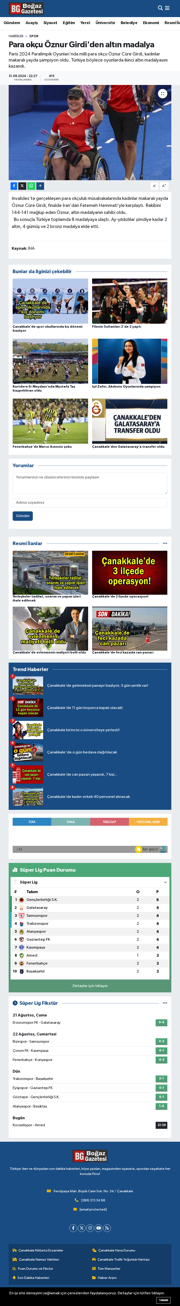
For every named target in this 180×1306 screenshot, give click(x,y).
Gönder (23, 516)
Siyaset (50, 23)
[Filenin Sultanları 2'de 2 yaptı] (130, 301)
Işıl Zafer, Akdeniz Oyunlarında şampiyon (126, 386)
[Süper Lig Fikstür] (165, 1003)
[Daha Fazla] (40, 186)
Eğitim (69, 23)
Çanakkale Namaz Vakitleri (39, 1259)
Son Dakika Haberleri (33, 1278)
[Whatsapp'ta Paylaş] (31, 186)
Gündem (12, 23)
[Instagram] (90, 1228)
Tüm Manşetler (109, 1268)
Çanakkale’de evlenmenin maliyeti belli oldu (49, 652)
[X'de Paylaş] (22, 186)
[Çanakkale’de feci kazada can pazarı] (130, 629)
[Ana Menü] (167, 9)
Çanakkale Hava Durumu (116, 1250)
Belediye (129, 23)
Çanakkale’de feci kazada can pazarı (123, 652)
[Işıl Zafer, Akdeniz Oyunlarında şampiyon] (130, 361)
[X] (82, 1228)
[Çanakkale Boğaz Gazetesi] (26, 8)
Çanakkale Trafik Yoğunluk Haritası (124, 1259)
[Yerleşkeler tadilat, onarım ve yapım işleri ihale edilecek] (50, 573)
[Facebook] (73, 1228)
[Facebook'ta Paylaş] (14, 186)
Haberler (16, 36)
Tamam (163, 1300)
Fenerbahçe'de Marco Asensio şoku (42, 446)
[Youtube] (98, 1228)
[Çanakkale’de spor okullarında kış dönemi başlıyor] (50, 301)
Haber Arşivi (107, 1278)
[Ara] (160, 9)
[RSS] (107, 1228)
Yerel (85, 23)
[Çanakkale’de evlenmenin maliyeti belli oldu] (50, 629)
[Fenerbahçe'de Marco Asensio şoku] (50, 421)
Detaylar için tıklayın (90, 986)
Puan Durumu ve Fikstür (35, 1268)
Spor (33, 36)
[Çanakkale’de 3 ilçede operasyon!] (130, 573)
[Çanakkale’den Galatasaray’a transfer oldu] (130, 421)
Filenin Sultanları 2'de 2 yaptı (116, 326)
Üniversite (105, 23)
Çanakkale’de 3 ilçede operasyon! (120, 596)
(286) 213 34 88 (93, 1200)
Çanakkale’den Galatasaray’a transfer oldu (128, 446)
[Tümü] (165, 544)
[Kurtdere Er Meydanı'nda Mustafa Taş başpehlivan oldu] (50, 361)
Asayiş (32, 23)
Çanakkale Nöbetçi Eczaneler (41, 1250)
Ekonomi (151, 23)
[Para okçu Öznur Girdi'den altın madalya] (90, 132)
